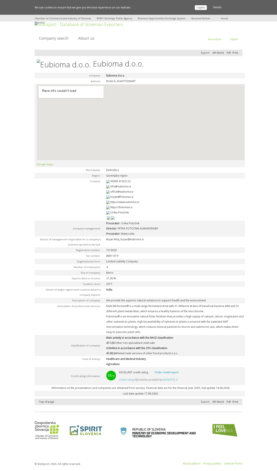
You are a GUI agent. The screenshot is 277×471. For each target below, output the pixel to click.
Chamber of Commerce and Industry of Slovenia (63, 18)
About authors (191, 463)
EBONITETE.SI (170, 380)
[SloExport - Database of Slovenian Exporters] (79, 24)
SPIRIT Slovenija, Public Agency (114, 18)
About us (86, 38)
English (234, 39)
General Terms (233, 463)
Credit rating (126, 380)
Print (235, 53)
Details (217, 7)
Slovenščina (214, 39)
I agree (201, 7)
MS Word (218, 53)
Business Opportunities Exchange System (161, 18)
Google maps (45, 164)
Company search (54, 38)
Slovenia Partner (200, 18)
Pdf (229, 53)
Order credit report (167, 372)
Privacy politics (212, 463)
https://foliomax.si (121, 207)
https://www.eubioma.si (124, 202)
